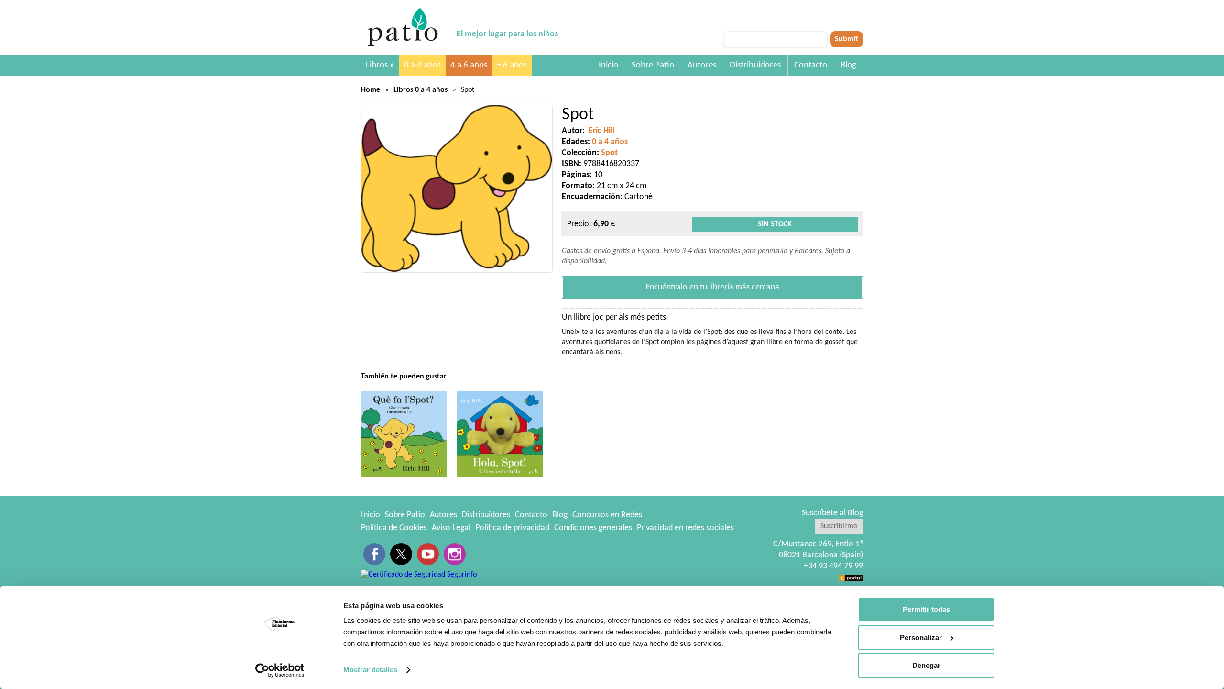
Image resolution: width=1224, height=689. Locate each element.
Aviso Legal (451, 528)
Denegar (926, 665)
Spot (609, 152)
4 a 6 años (468, 65)
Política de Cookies (394, 528)
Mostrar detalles (370, 670)
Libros (380, 65)
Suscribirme (838, 526)
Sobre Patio (653, 65)
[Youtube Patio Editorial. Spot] (428, 554)
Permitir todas (926, 609)
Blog (848, 65)
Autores (702, 65)
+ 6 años (512, 65)
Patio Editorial (404, 27)
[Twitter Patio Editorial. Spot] (401, 554)
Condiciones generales (593, 528)
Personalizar (921, 637)
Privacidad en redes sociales (685, 528)
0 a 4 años (422, 65)
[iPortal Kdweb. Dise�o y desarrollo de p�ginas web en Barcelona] (851, 577)
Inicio (608, 65)
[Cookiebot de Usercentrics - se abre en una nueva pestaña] (280, 670)
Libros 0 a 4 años (420, 90)
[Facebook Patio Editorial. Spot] (374, 554)
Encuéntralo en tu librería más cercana (712, 287)
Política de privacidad (512, 528)
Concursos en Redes (607, 515)
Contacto (810, 65)
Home (370, 90)
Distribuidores (755, 65)
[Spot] (456, 188)
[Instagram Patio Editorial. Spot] (455, 554)
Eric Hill (601, 130)
